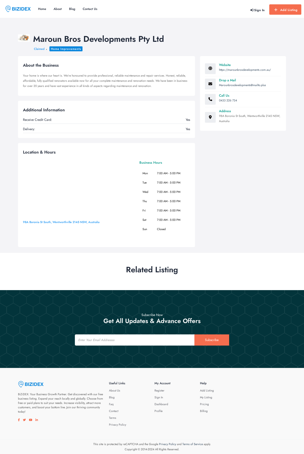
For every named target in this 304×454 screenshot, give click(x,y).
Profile (158, 411)
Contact (113, 411)
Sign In (158, 397)
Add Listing (289, 10)
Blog (72, 9)
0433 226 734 (228, 100)
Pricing (204, 404)
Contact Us (90, 9)
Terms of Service (192, 444)
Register (159, 390)
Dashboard (161, 404)
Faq (111, 404)
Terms (112, 418)
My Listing (206, 397)
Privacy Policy (117, 425)
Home (42, 9)
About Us (114, 390)
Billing (204, 411)
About (58, 9)
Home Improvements (66, 49)
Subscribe (212, 339)
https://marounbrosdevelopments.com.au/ (245, 70)
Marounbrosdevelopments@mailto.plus (242, 85)
